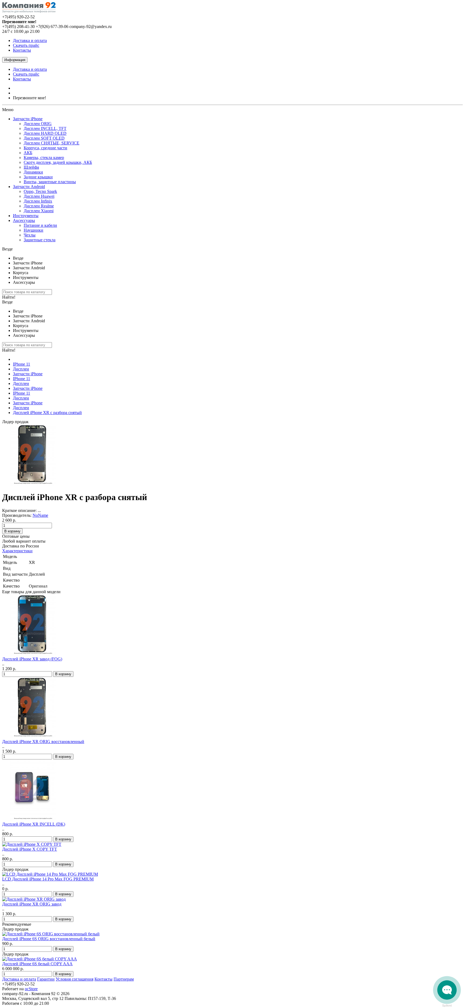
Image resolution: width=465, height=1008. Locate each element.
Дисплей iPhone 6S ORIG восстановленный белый (48, 938)
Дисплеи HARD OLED (45, 133)
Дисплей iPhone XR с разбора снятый (47, 412)
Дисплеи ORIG (38, 123)
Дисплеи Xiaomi (39, 210)
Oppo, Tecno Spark (40, 191)
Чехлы (30, 235)
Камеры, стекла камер (44, 157)
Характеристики (17, 551)
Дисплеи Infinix (38, 201)
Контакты (22, 50)
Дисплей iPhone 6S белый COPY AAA (37, 963)
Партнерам (124, 979)
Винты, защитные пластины (50, 181)
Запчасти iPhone (28, 118)
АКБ (28, 152)
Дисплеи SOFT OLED (44, 138)
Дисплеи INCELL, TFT (45, 128)
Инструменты (25, 215)
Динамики (33, 172)
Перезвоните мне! (29, 98)
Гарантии (46, 979)
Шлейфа (31, 167)
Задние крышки (38, 177)
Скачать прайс (26, 45)
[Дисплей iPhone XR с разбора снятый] (33, 484)
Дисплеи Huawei (39, 196)
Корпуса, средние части (45, 148)
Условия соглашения (74, 979)
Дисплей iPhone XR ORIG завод (31, 904)
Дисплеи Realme (39, 206)
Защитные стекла (39, 240)
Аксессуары (24, 220)
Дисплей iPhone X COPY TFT (29, 849)
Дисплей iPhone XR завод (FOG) (32, 659)
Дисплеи (21, 369)
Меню (7, 109)
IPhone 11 (21, 364)
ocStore (31, 988)
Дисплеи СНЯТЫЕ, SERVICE (51, 143)
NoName (40, 515)
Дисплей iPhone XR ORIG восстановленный (43, 741)
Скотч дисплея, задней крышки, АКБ (58, 162)
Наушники (33, 230)
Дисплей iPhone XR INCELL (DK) (33, 824)
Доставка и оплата (30, 40)
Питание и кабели (40, 225)
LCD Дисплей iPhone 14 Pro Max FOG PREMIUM (48, 879)
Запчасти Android (29, 186)
